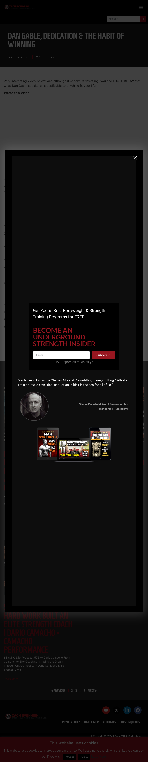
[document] (74, 381)
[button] (134, 158)
